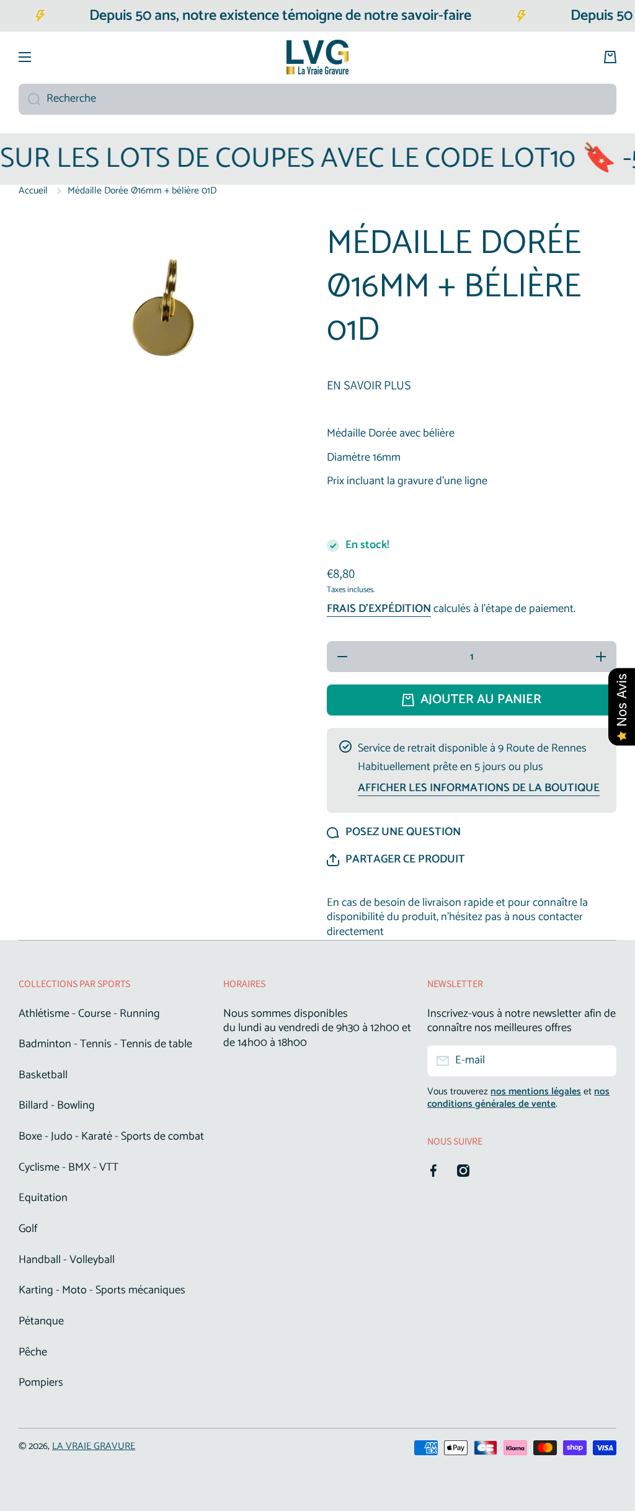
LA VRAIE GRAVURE (93, 1446)
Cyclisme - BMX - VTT (68, 1167)
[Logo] (317, 57)
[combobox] (317, 99)
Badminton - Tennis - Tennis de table (105, 1044)
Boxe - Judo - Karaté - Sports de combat (111, 1136)
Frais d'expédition (379, 609)
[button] (396, 860)
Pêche (33, 1352)
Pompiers (41, 1382)
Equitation (43, 1198)
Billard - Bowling (57, 1105)
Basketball (43, 1075)
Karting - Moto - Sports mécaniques (102, 1290)
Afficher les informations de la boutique (479, 788)
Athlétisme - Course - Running (89, 1013)
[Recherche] (29, 99)
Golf (28, 1229)
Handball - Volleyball (67, 1260)
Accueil (33, 191)
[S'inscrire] (600, 1060)
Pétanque (41, 1321)
